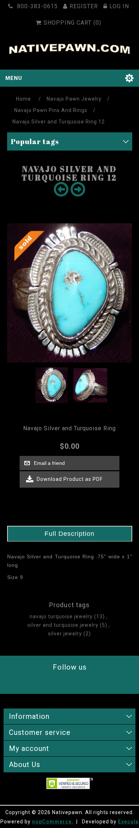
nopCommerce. (52, 821)
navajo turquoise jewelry (61, 616)
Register (84, 6)
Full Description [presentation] (69, 533)
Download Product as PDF (69, 479)
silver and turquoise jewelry (62, 625)
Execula (128, 821)
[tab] (69, 534)
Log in (119, 6)
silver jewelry (65, 633)
